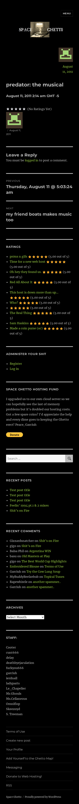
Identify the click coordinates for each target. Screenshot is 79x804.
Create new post (18, 740)
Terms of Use (54, 566)
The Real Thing (21, 313)
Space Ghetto (13, 797)
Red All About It (21, 282)
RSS (9, 785)
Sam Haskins (19, 323)
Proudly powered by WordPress (43, 797)
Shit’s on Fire (19, 510)
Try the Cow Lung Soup (43, 571)
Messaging (14, 767)
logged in (31, 160)
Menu (67, 13)
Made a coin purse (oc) (26, 328)
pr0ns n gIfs (18, 256)
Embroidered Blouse (24, 566)
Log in (14, 369)
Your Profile (14, 749)
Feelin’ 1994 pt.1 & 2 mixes (29, 505)
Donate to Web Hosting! (24, 776)
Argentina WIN (40, 551)
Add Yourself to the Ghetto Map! (29, 758)
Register (16, 363)
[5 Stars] (24, 109)
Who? (14, 302)
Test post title (20, 490)
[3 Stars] (16, 109)
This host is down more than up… (34, 292)
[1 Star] (8, 109)
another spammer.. (47, 582)
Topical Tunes (54, 576)
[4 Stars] (20, 109)
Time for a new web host (27, 261)
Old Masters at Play (36, 556)
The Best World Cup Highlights (44, 561)
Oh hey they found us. (26, 272)
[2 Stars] (12, 109)
